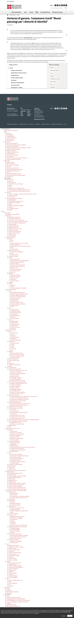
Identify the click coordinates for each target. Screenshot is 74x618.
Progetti (52, 76)
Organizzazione (7, 142)
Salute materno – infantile (16, 87)
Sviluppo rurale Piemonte (14, 395)
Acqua (12, 240)
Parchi (12, 253)
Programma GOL (12, 469)
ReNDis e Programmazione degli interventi (19, 510)
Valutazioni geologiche (15, 529)
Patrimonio (9, 192)
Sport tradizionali (14, 314)
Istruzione (11, 429)
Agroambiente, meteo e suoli (14, 217)
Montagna (11, 273)
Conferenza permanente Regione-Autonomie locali (19, 189)
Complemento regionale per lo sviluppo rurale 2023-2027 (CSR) (24, 396)
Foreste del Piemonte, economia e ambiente (20, 260)
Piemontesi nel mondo (15, 298)
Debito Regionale (12, 200)
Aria (11, 241)
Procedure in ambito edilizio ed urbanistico (19, 535)
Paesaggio (11, 282)
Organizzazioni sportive (15, 311)
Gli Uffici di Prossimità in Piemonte (14, 597)
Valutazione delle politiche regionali (16, 205)
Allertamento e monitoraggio (17, 518)
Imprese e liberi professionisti (12, 591)
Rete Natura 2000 (14, 254)
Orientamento (11, 467)
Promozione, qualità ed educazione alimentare (18, 221)
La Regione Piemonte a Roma (13, 152)
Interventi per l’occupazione (16, 454)
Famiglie (12, 346)
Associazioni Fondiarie (15, 275)
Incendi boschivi (14, 519)
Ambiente (11, 239)
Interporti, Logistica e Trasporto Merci (16, 484)
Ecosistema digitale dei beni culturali (18, 295)
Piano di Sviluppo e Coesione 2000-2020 (19, 412)
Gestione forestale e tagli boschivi (18, 262)
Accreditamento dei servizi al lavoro (18, 461)
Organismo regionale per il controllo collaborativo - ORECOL (19, 147)
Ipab (12, 350)
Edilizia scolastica (12, 466)
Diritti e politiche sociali (11, 330)
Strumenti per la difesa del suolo (17, 508)
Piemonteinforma (10, 140)
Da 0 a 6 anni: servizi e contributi (17, 434)
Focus (52, 73)
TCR (9, 584)
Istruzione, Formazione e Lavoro (13, 428)
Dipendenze (11, 557)
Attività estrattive (12, 570)
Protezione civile (12, 515)
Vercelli (28, 115)
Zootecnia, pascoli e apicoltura (15, 231)
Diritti (10, 331)
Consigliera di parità (15, 463)
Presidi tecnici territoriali (14, 539)
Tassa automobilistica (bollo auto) (15, 580)
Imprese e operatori (15, 263)
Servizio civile (11, 363)
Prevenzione (13, 80)
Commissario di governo (14, 513)
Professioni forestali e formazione (18, 265)
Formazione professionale (14, 441)
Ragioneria (11, 207)
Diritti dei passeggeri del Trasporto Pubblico (17, 476)
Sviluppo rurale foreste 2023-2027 (18, 266)
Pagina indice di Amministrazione (11, 130)
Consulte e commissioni (11, 137)
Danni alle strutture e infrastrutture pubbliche (20, 496)
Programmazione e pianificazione (17, 516)
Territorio (10, 283)
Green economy (12, 272)
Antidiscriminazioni (15, 337)
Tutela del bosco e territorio (16, 269)
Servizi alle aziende (12, 224)
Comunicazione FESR (15, 390)
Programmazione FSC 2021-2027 (18, 415)
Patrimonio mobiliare (13, 195)
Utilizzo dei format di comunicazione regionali (16, 175)
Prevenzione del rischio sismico (15, 534)
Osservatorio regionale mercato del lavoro (17, 470)
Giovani (12, 334)
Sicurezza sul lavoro (15, 85)
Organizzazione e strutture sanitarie (18, 73)
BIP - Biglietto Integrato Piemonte (16, 473)
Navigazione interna (13, 480)
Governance (13, 409)
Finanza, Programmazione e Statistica (14, 198)
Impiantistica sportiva (15, 315)
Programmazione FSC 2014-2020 (18, 416)
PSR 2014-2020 (14, 268)
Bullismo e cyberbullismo (16, 435)
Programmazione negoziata (14, 202)
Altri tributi (11, 586)
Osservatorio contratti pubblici (13, 168)
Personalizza (63, 615)
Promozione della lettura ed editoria (18, 304)
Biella (22, 114)
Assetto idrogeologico (15, 509)
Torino (28, 112)
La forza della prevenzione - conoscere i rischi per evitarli (18, 600)
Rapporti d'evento (14, 493)
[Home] (7, 14)
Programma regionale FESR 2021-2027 (19, 383)
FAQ (51, 84)
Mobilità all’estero (14, 445)
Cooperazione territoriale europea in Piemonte (20, 403)
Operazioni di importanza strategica (18, 373)
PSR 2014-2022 (12, 234)
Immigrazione (13, 338)
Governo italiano (10, 1)
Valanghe (13, 532)
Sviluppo (8, 561)
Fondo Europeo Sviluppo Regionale (16, 567)
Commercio (11, 574)
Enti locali (11, 181)
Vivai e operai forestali (15, 270)
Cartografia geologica (15, 528)
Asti (21, 112)
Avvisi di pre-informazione (16, 372)
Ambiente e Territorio (11, 237)
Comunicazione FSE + (15, 375)
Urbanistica (13, 285)
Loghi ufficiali (37, 124)
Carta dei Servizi (10, 176)
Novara (28, 111)
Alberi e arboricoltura (15, 259)
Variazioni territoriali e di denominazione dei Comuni (19, 191)
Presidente (9, 133)
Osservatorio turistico (15, 327)
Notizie (52, 67)
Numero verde (37, 109)
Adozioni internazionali (13, 359)
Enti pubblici (9, 590)
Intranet (64, 124)
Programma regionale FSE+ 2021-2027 (19, 370)
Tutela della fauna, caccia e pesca (15, 228)
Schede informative (55, 70)
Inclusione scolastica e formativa (17, 356)
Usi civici (10, 187)
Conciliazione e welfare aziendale (15, 464)
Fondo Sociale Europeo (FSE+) (15, 369)
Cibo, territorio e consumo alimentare (16, 220)
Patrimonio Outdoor (15, 281)
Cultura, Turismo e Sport (11, 289)
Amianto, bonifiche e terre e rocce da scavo (19, 243)
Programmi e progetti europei (15, 402)
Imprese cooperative (13, 573)
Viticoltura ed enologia (13, 230)
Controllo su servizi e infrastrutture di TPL (17, 487)
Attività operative (14, 542)
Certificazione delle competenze (17, 448)
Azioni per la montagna (15, 276)
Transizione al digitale (13, 577)
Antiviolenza (13, 335)
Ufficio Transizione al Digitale (12, 146)
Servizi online (53, 81)
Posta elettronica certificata (56, 124)
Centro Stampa (12, 197)
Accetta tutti (70, 615)
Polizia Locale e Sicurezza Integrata (16, 184)
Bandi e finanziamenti (11, 163)
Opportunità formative (15, 443)
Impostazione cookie (40, 119)
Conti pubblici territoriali (13, 208)
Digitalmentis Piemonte (11, 605)
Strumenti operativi (13, 558)
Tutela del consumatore (15, 340)
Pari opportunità (14, 333)
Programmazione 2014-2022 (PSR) (18, 401)
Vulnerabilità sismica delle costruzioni (18, 537)
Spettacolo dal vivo (15, 305)
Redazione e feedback (45, 124)
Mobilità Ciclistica (12, 474)
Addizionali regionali (13, 583)
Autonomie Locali (10, 179)
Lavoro (10, 453)
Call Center (9, 166)
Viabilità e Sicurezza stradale (14, 477)
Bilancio (10, 204)
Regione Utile (7, 160)
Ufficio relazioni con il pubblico (13, 165)
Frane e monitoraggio (15, 531)
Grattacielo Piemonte (11, 153)
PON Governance (12, 425)
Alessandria (23, 111)
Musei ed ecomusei (15, 301)
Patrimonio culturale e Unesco (17, 302)
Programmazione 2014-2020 (17, 393)
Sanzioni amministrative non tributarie (14, 169)
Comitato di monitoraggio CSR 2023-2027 (19, 398)
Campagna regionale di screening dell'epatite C (16, 599)
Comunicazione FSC (15, 411)
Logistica (12, 521)
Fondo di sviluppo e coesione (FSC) (16, 408)
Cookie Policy (36, 613)
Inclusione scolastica (15, 440)
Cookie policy (30, 124)
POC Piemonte (14, 414)
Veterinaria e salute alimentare (17, 82)
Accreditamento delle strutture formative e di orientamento (23, 447)
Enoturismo (13, 328)
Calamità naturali (12, 492)
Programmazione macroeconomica (16, 201)
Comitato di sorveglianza (16, 379)
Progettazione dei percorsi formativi (18, 450)
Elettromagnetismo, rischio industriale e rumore (20, 246)
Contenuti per (7, 587)
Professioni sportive (15, 318)
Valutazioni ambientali (15, 244)
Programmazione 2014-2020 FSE (18, 380)
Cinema (12, 307)
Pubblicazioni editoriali (55, 79)
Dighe (12, 512)
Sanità (11, 68)
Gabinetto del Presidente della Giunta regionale (16, 145)
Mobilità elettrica (12, 482)
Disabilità (10, 351)
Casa (10, 362)
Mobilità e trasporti (10, 471)
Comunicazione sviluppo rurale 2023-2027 (19, 399)
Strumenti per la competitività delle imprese (20, 456)
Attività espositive (14, 299)
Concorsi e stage (10, 156)
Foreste (10, 257)
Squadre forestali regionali (16, 541)
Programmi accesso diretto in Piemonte (19, 405)
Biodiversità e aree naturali (14, 250)
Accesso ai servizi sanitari (16, 70)
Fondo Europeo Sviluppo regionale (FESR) (17, 382)
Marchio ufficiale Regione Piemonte (14, 173)
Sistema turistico (14, 322)
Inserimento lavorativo (15, 357)
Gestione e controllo (15, 376)
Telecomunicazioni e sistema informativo (19, 525)
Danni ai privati (14, 495)
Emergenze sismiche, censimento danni (19, 497)
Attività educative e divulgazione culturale (19, 294)
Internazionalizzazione (13, 576)
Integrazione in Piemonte (16, 422)
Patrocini (8, 172)
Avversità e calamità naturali (14, 218)
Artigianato (11, 571)
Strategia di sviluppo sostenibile (13, 214)
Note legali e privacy (23, 124)
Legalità (10, 366)
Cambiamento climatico (13, 256)
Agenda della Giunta (11, 139)
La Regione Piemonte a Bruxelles (13, 149)
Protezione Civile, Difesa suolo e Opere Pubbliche (16, 490)
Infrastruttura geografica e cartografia (18, 288)
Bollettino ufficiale (10, 162)
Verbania (29, 114)
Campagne (9, 603)
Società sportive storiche (16, 312)
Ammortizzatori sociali (15, 460)
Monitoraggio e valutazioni (16, 377)
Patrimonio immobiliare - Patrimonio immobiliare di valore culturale (22, 194)
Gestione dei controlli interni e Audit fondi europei (17, 158)
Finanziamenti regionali (15, 505)
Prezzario (13, 502)
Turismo (10, 320)
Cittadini (8, 589)
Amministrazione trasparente (12, 155)
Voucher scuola (14, 431)
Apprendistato (14, 444)
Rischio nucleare (14, 249)
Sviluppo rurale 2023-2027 (14, 233)
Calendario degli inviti (15, 386)
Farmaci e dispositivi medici (17, 77)
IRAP (10, 581)
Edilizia (12, 286)
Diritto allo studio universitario (17, 438)
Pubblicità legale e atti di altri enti (13, 171)
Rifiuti (12, 247)
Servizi (31, 12)
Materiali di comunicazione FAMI (17, 424)
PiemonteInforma (45, 12)
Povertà (12, 344)
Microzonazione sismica (16, 538)
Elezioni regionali (12, 182)
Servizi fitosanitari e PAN (14, 226)
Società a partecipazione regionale (13, 159)
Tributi (8, 578)
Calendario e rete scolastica (16, 432)
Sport (10, 308)
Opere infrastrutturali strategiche (15, 486)
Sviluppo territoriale (13, 564)
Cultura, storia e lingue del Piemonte (18, 296)
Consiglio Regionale (11, 136)
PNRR (36, 12)
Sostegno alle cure (15, 75)
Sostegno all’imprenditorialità (17, 458)
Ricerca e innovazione (13, 560)
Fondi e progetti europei (11, 367)
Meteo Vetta (13, 279)
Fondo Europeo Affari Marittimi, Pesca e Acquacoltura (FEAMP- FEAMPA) (24, 419)
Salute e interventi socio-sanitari (17, 354)
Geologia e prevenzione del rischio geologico (18, 526)
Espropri (10, 185)
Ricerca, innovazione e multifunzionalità (17, 223)
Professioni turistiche (15, 324)
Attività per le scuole (15, 437)
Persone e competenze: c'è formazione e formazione (17, 602)
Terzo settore (13, 348)
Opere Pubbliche (12, 500)
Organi (5, 132)
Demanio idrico (12, 499)
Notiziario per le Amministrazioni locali (16, 188)
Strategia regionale (15, 309)
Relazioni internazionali (11, 150)
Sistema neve (13, 317)
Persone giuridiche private (14, 360)
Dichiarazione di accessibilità (12, 124)
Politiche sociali (12, 341)
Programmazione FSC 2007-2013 (18, 418)
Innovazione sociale (15, 343)
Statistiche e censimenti (13, 227)
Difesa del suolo (12, 506)
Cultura (10, 291)
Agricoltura (9, 215)
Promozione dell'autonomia (16, 353)
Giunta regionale (10, 134)
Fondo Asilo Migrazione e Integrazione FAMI (18, 421)
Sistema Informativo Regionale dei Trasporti (17, 489)
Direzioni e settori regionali (12, 143)
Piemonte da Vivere (57, 12)
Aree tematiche (7, 213)
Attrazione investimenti (13, 568)
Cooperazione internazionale (14, 364)
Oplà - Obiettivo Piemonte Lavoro (13, 606)
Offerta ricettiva (14, 325)
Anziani (12, 347)
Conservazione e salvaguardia (17, 252)
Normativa (53, 87)
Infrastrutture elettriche (15, 503)
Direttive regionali (14, 451)
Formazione (13, 524)
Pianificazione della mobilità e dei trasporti (17, 483)
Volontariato (13, 522)
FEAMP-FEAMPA (12, 236)
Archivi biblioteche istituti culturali (18, 292)
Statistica (10, 210)
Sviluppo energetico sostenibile (15, 565)
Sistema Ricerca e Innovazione (15, 563)
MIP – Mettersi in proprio (16, 457)
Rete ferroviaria (12, 479)
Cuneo (22, 115)
